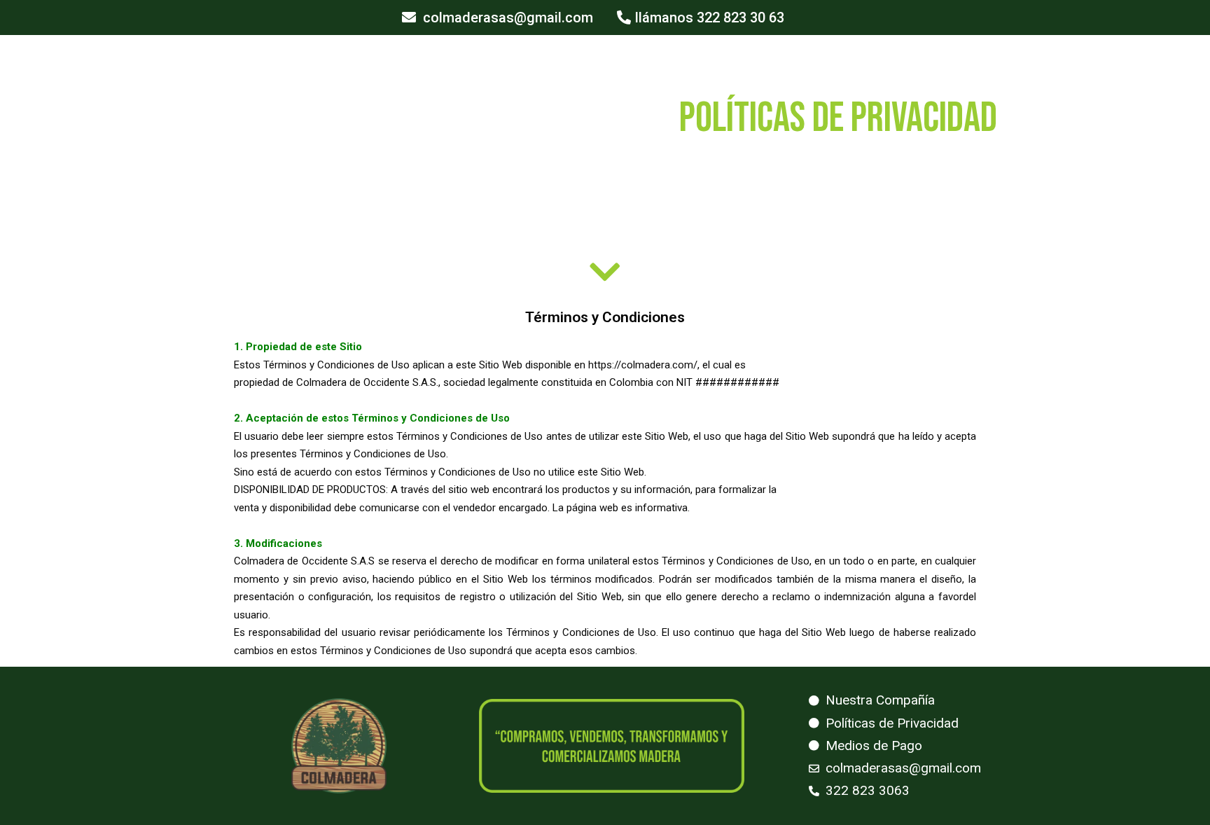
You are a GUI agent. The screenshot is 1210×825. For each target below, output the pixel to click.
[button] (497, 17)
